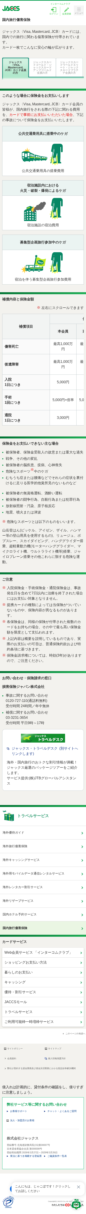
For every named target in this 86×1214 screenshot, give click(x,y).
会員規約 (11, 1058)
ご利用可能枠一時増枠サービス (29, 1022)
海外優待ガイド (13, 832)
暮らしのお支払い (18, 972)
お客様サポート (18, 1111)
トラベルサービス (18, 1012)
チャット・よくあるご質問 (62, 1111)
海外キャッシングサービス (21, 860)
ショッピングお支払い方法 (25, 962)
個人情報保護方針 (57, 1058)
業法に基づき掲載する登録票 (26, 1156)
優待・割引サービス (20, 992)
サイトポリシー (15, 1048)
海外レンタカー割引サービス (23, 887)
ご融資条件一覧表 (57, 1156)
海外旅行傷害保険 (15, 846)
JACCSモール (15, 1002)
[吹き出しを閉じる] (78, 1187)
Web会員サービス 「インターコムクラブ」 (38, 952)
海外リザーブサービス (18, 900)
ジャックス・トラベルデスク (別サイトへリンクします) (45, 751)
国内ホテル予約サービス (20, 914)
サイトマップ (54, 1048)
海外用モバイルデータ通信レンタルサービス (33, 873)
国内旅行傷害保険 (15, 928)
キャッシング (15, 982)
